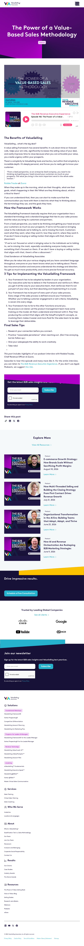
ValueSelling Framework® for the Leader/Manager (20, 738)
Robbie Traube (11, 183)
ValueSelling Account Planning (14, 725)
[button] (77, 4)
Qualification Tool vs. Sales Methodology (17, 833)
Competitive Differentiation (13, 721)
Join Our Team (9, 840)
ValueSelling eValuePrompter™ (14, 754)
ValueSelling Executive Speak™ (14, 770)
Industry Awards (9, 873)
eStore (6, 912)
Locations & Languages (11, 816)
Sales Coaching (9, 802)
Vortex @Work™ (9, 778)
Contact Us (8, 855)
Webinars (7, 905)
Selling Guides (8, 897)
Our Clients (8, 866)
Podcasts (7, 909)
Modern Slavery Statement (44, 938)
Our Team (7, 836)
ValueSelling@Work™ (11, 774)
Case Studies (8, 869)
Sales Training (8, 794)
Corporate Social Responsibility (14, 851)
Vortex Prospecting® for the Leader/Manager (19, 741)
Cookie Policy (17, 938)
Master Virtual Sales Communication (16, 781)
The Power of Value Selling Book (14, 890)
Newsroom (7, 844)
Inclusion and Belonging (12, 848)
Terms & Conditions (29, 938)
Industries (7, 812)
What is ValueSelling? (11, 829)
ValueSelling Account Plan (12, 758)
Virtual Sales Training (11, 798)
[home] (12, 3)
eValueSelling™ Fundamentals (14, 766)
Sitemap (56, 938)
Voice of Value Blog (10, 893)
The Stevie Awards (10, 877)
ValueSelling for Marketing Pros (14, 729)
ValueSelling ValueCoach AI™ (13, 750)
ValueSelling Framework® (12, 714)
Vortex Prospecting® (11, 718)
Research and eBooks (11, 901)
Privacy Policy (29, 404)
